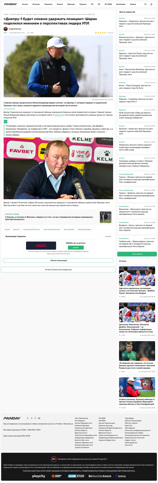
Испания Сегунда (105, 426)
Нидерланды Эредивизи (84, 438)
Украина (82, 4)
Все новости (138, 254)
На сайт (76, 247)
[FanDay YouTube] (39, 418)
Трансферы (129, 418)
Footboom (58, 115)
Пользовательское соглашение (137, 435)
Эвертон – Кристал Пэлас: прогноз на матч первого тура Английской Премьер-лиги (136, 55)
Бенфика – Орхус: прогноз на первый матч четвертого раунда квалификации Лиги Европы (137, 227)
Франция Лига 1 (81, 433)
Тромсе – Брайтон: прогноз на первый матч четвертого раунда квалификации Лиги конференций (137, 195)
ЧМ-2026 (102, 421)
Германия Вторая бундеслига (110, 428)
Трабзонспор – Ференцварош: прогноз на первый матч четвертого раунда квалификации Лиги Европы (136, 243)
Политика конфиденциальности (137, 430)
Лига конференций (126, 174)
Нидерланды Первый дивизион (111, 438)
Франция (71, 4)
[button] (145, 4)
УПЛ (5, 33)
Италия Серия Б (105, 430)
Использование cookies (134, 433)
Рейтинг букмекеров (59, 260)
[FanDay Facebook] (28, 418)
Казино (133, 4)
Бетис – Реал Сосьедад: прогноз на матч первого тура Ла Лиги (134, 86)
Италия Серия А (81, 430)
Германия (48, 4)
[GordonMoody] (56, 476)
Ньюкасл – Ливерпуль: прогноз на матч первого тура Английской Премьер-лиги (136, 23)
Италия (60, 4)
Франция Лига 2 (105, 433)
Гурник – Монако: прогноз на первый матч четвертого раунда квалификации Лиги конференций (137, 179)
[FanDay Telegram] (31, 418)
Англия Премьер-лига (83, 423)
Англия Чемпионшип (107, 423)
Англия (25, 4)
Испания (36, 4)
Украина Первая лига (107, 440)
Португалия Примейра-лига (86, 435)
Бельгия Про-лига (82, 440)
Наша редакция (131, 443)
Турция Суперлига (82, 447)
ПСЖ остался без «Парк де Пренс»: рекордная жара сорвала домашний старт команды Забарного (135, 115)
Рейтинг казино (131, 423)
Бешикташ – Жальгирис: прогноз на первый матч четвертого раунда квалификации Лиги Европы (135, 211)
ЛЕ (99, 4)
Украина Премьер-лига (84, 443)
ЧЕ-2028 (108, 4)
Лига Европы (124, 206)
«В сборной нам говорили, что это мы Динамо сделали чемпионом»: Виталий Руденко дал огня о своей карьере (137, 365)
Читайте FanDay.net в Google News (58, 270)
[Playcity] (38, 476)
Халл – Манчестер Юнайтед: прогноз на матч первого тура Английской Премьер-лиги (137, 71)
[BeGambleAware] (100, 476)
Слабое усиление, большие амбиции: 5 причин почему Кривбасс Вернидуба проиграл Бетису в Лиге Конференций (137, 401)
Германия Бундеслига (83, 428)
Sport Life (128, 426)
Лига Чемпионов (81, 418)
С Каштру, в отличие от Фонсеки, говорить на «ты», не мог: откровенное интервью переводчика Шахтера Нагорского (49, 218)
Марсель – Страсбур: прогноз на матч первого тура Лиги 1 (136, 100)
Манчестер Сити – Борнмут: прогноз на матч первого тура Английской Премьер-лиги (136, 39)
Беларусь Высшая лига (84, 445)
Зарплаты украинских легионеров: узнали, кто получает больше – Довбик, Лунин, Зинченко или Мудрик (137, 290)
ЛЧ (92, 4)
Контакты (129, 445)
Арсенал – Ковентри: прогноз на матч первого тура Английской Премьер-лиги (136, 131)
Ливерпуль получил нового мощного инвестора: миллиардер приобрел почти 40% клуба (135, 147)
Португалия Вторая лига (108, 435)
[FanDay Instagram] (35, 418)
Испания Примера (82, 426)
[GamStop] (76, 476)
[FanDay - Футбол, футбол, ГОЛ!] (10, 4)
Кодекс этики (130, 440)
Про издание (130, 428)
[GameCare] (120, 476)
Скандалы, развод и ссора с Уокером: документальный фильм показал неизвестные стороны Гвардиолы (136, 163)
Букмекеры (120, 4)
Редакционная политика (134, 438)
